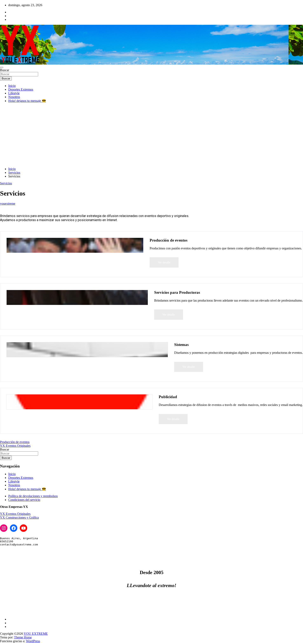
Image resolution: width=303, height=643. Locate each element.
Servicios (6, 183)
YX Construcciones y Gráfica (19, 517)
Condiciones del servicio (24, 499)
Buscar (4, 70)
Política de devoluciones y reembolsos (33, 496)
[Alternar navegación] (1, 67)
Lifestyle (14, 93)
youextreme (7, 203)
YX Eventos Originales (15, 445)
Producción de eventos (14, 442)
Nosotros (14, 97)
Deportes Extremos (20, 89)
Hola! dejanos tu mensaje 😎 (27, 101)
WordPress (33, 641)
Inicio (12, 85)
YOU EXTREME (36, 633)
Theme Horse (23, 637)
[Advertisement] (151, 135)
